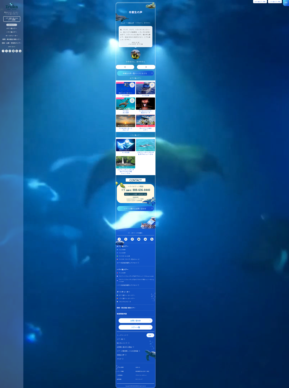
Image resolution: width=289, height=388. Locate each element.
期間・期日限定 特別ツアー (11, 39)
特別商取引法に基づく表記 (142, 371)
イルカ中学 (122, 250)
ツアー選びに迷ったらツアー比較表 (12, 19)
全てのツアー (12, 25)
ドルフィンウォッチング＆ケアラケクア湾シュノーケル (136, 280)
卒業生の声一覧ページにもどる (135, 73)
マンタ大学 (122, 273)
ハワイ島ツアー (11, 32)
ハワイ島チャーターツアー (127, 298)
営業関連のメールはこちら (135, 213)
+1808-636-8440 (135, 190)
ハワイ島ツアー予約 (275, 1)
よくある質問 (120, 367)
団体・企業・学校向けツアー (11, 43)
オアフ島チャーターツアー (127, 295)
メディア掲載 (120, 371)
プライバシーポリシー (141, 375)
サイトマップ (139, 379)
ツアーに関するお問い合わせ (135, 208)
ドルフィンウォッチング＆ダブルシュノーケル (136, 276)
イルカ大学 (122, 253)
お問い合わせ (11, 47)
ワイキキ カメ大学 (124, 256)
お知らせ (138, 367)
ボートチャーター (12, 36)
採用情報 (119, 379)
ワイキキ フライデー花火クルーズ (129, 259)
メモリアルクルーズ (125, 302)
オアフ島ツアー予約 (260, 1)
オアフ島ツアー (11, 28)
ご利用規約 (119, 375)
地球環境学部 (122, 313)
